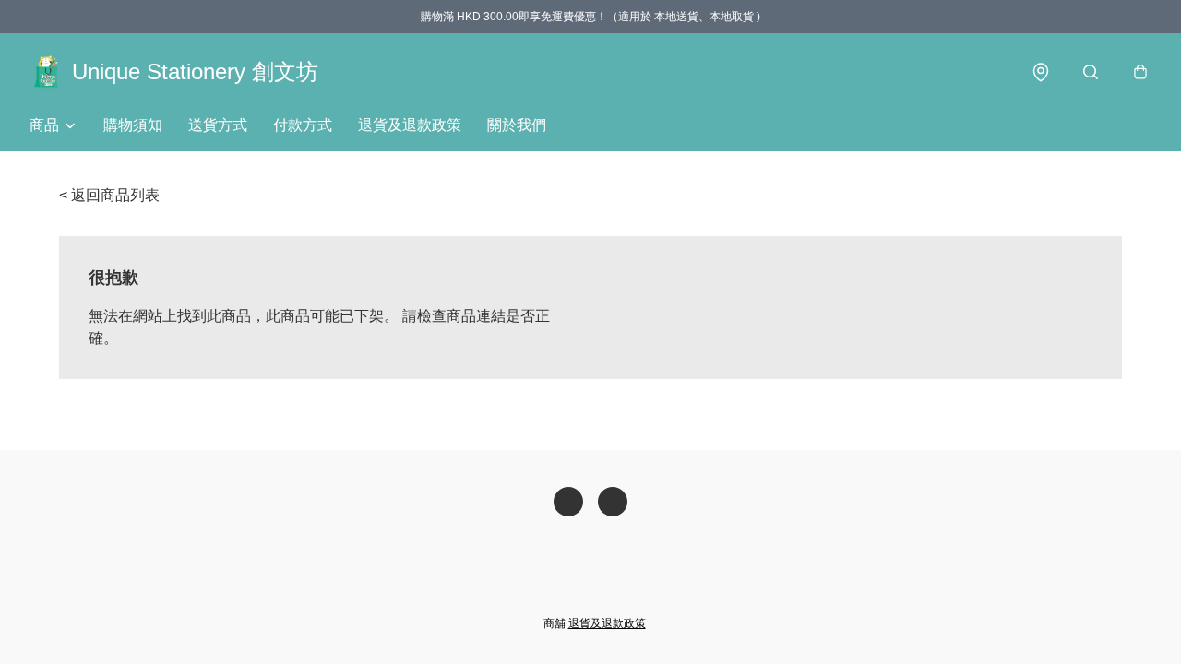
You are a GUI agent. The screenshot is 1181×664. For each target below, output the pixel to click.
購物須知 (132, 125)
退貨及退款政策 (409, 125)
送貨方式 (217, 125)
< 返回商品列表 (109, 195)
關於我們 (516, 125)
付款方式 (302, 125)
